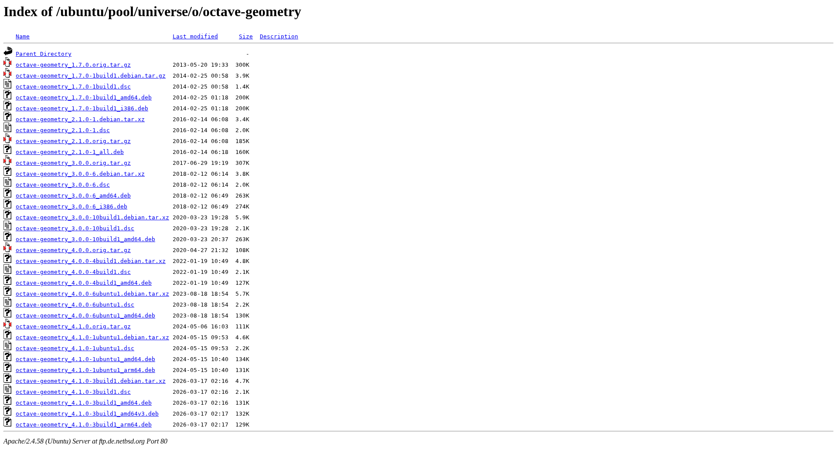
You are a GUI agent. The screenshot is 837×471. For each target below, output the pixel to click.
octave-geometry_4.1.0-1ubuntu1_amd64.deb (85, 359)
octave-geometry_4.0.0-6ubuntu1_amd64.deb (85, 315)
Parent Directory (43, 54)
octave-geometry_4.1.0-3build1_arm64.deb (84, 424)
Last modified (195, 36)
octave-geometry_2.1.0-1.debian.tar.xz (80, 119)
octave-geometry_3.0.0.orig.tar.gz (73, 163)
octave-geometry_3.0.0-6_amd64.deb (73, 195)
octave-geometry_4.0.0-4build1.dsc (73, 272)
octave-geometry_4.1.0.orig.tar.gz (73, 326)
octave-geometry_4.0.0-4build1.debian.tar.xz (91, 261)
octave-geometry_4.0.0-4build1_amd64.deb (84, 283)
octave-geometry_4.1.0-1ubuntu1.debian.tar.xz (92, 337)
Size (246, 36)
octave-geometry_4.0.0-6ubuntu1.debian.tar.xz (92, 293)
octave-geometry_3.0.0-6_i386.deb (71, 206)
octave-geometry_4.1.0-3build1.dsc (73, 392)
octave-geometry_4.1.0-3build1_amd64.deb (84, 402)
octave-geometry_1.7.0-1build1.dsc (73, 86)
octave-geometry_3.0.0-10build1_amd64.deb (85, 239)
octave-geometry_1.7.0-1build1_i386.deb (82, 108)
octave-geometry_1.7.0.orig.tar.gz (73, 64)
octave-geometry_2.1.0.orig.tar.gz (73, 141)
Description (279, 36)
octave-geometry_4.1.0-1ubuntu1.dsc (75, 348)
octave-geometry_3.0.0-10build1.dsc (75, 228)
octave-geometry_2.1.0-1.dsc (63, 130)
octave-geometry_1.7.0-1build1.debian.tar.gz (91, 75)
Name (23, 36)
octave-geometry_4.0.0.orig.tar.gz (73, 250)
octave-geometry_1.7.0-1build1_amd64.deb (84, 97)
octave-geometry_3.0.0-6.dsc (63, 184)
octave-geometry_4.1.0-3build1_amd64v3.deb (87, 413)
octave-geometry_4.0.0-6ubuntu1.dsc (75, 304)
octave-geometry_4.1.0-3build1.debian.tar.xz (91, 381)
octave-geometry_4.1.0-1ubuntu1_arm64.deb (85, 370)
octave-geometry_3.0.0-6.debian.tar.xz (80, 174)
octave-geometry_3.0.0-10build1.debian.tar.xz (92, 217)
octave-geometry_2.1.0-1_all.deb (70, 152)
